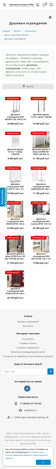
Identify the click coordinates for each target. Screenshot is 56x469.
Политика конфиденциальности (28, 351)
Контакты (28, 325)
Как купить (28, 338)
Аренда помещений (28, 321)
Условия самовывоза (28, 347)
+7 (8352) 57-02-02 (30, 403)
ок (43, 462)
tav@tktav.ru (30, 410)
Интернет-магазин (28, 333)
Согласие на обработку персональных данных (28, 356)
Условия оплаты (28, 343)
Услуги (28, 316)
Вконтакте (27, 388)
